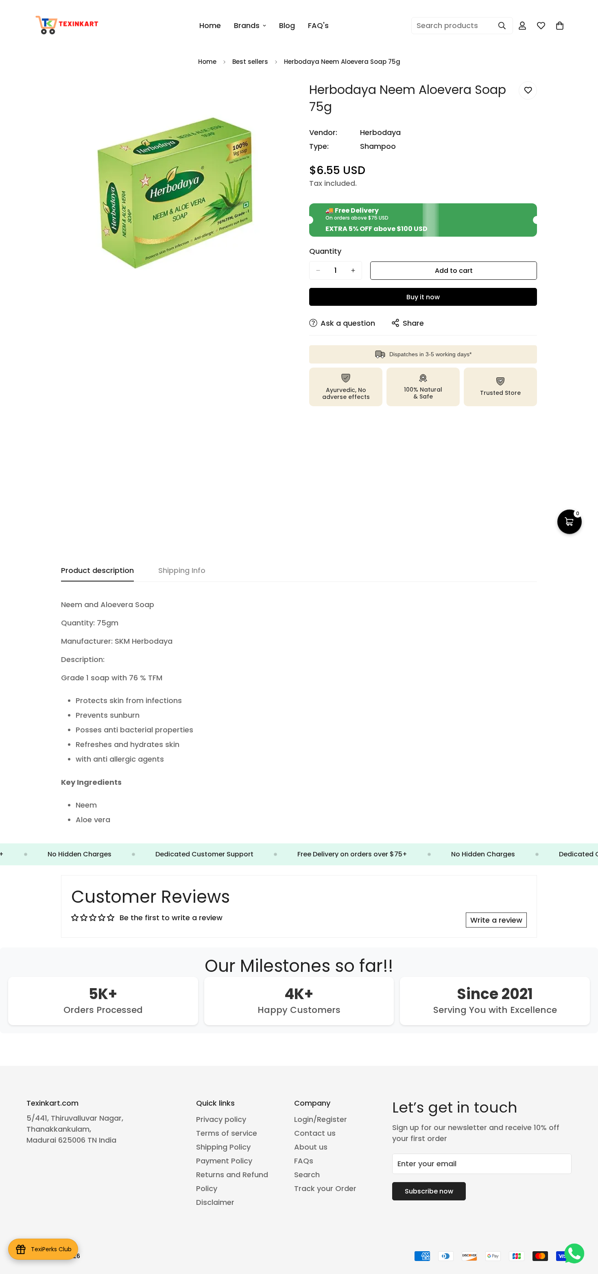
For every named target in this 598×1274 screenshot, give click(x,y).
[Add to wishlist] (528, 90)
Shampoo (378, 146)
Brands (247, 25)
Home (210, 25)
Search (307, 1174)
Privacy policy (221, 1119)
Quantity (325, 251)
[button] (559, 25)
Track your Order (325, 1188)
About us (310, 1147)
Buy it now (423, 297)
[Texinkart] (68, 25)
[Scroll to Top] (582, 1229)
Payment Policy (224, 1161)
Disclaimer (215, 1202)
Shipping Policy (223, 1147)
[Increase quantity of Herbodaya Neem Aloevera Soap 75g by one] (353, 270)
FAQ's (318, 25)
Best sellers (250, 61)
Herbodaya (380, 132)
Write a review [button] (496, 920)
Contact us (315, 1133)
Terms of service (226, 1133)
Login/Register (320, 1119)
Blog (287, 25)
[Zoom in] (282, 96)
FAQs (303, 1161)
